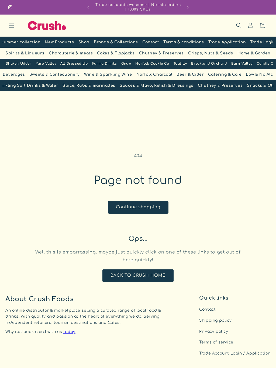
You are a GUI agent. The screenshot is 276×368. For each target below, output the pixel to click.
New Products (59, 42)
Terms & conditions (183, 42)
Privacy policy (213, 331)
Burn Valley (242, 63)
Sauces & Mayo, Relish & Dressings (157, 86)
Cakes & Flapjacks (115, 53)
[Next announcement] (188, 7)
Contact (150, 42)
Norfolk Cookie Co (152, 63)
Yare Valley (46, 63)
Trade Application (227, 42)
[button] (11, 25)
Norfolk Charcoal (154, 74)
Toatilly (180, 63)
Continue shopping (138, 207)
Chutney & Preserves (161, 53)
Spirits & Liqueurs (24, 53)
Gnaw (126, 63)
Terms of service (216, 342)
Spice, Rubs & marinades (89, 86)
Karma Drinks (104, 63)
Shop (83, 42)
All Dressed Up (74, 63)
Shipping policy (215, 320)
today (69, 332)
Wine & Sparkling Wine (108, 74)
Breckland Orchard (209, 63)
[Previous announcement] (88, 7)
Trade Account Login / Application (235, 353)
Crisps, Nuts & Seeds (210, 53)
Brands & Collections (116, 42)
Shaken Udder (18, 63)
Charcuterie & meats (71, 53)
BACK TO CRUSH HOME (138, 275)
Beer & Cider (190, 74)
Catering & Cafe (225, 74)
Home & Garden (254, 53)
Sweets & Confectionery (54, 74)
